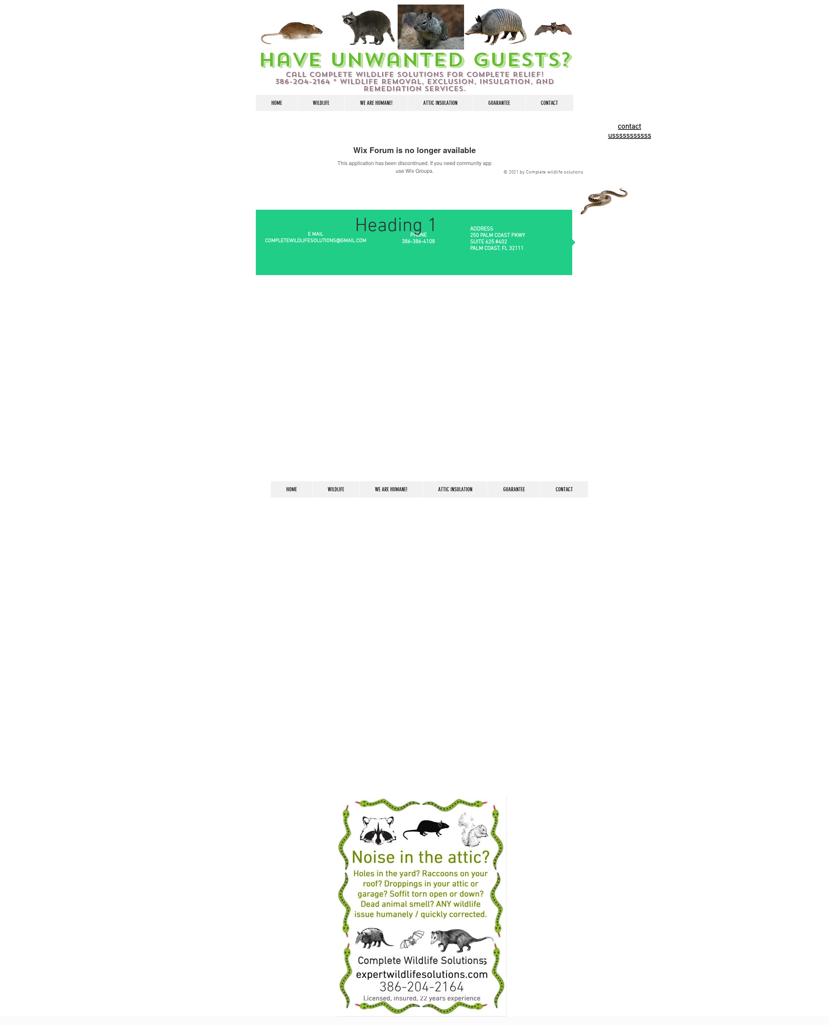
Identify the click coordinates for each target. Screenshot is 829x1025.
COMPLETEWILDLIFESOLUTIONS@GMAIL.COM (315, 241)
